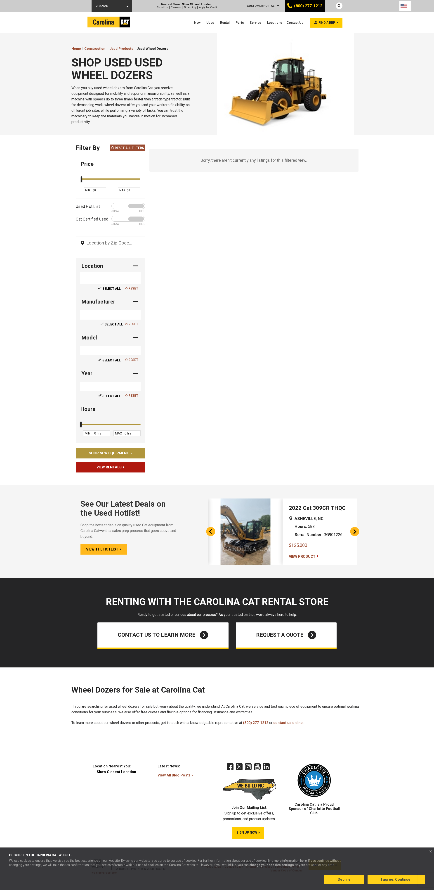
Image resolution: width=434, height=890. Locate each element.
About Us (162, 7)
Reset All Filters (129, 148)
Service (255, 22)
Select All (111, 288)
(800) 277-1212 (308, 5)
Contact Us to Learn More (156, 635)
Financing (190, 7)
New (197, 22)
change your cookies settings (271, 865)
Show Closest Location (197, 4)
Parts (240, 22)
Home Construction (88, 49)
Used (210, 22)
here (303, 860)
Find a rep (326, 22)
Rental (225, 22)
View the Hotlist (102, 549)
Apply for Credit (208, 7)
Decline (344, 879)
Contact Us (295, 22)
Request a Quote (279, 635)
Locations (274, 22)
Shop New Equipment (109, 453)
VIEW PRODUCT (302, 556)
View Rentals (109, 467)
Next (354, 531)
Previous (210, 531)
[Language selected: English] (405, 6)
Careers (176, 7)
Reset (133, 288)
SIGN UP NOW (246, 832)
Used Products (121, 49)
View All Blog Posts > (175, 775)
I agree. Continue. (396, 879)
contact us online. (288, 723)
